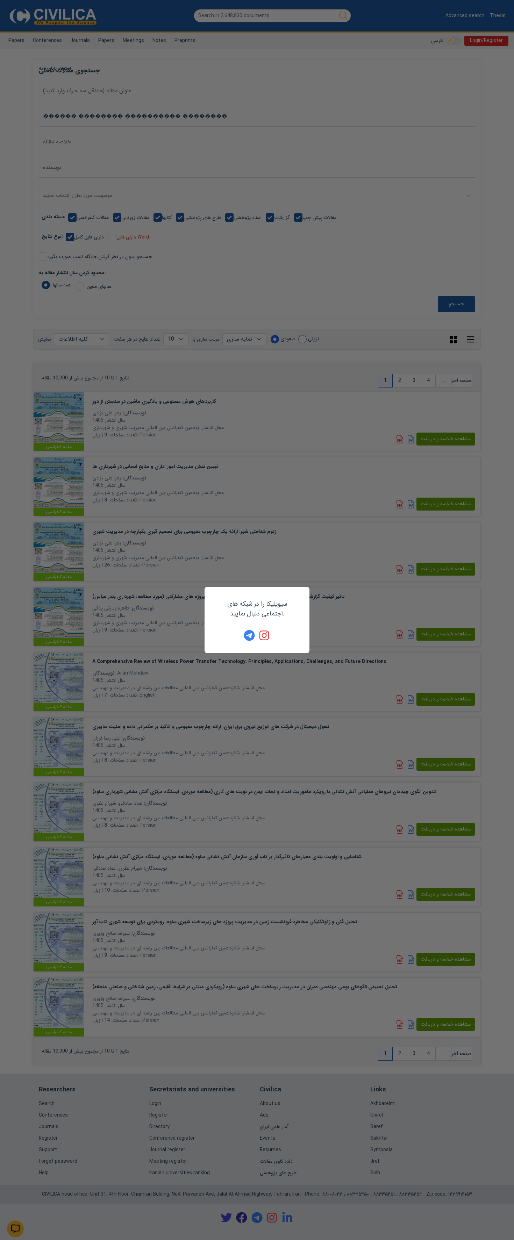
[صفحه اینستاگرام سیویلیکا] (264, 635)
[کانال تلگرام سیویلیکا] (249, 635)
